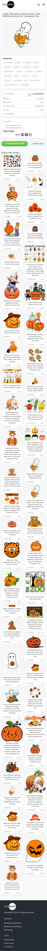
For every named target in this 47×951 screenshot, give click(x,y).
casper (19, 71)
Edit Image (38, 144)
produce (9, 76)
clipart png (36, 80)
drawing (18, 80)
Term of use (8, 943)
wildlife (16, 67)
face (17, 76)
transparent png (11, 85)
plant (37, 67)
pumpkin (28, 62)
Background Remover (12, 923)
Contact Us (8, 946)
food (35, 76)
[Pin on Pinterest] (26, 134)
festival (26, 76)
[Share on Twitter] (30, 134)
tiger (37, 62)
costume (30, 71)
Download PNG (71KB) (15, 144)
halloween (9, 71)
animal (39, 71)
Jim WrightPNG (38, 94)
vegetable (27, 67)
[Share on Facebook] (22, 134)
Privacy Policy (9, 940)
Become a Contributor (13, 926)
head (8, 67)
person (8, 80)
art (27, 80)
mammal (9, 62)
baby (18, 62)
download (25, 85)
